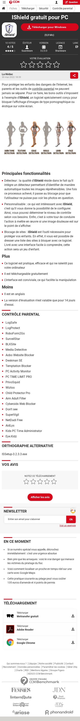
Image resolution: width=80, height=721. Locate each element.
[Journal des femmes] (21, 690)
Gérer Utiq (72, 667)
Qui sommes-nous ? (17, 663)
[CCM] (14, 2)
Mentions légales (39, 670)
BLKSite (11, 344)
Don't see (11, 409)
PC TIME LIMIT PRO (19, 377)
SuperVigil (12, 414)
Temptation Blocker (18, 366)
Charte (19, 670)
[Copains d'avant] (21, 704)
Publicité (58, 663)
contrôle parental (43, 89)
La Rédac (7, 74)
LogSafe (11, 322)
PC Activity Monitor (18, 371)
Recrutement (9, 667)
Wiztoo (10, 387)
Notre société (45, 663)
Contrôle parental (62, 8)
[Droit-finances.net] (59, 697)
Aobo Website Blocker (20, 355)
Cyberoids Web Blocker (21, 404)
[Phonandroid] (59, 712)
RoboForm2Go (15, 333)
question (73, 2)
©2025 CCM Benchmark (40, 673)
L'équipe (33, 663)
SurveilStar (13, 339)
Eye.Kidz (11, 436)
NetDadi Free (14, 420)
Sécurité (43, 8)
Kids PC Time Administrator (24, 431)
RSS (27, 670)
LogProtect (13, 328)
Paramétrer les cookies (53, 667)
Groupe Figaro (57, 670)
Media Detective (16, 349)
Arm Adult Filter (16, 398)
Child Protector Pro (18, 393)
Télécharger (28, 8)
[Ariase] (21, 712)
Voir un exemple (68, 525)
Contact (69, 663)
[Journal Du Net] (59, 690)
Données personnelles (29, 667)
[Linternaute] (21, 697)
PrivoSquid (13, 382)
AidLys (10, 425)
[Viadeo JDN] (59, 705)
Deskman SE (14, 360)
